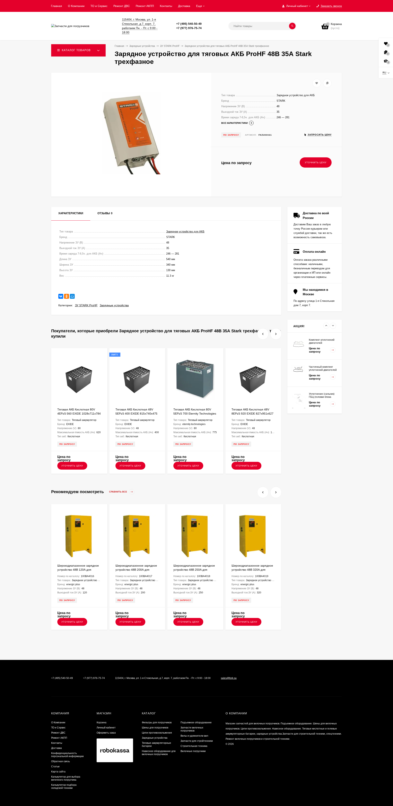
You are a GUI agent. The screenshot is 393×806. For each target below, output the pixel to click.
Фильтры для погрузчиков (157, 722)
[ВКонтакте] (60, 296)
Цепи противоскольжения (157, 732)
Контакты (166, 6)
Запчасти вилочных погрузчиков (192, 729)
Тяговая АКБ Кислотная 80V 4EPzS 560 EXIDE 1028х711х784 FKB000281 (79, 413)
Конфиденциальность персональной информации (67, 755)
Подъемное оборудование (196, 722)
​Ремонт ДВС (121, 6)
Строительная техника (194, 746)
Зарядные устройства (114, 305)
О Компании (76, 6)
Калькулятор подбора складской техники (64, 786)
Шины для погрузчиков (155, 727)
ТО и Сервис (98, 6)
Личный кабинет (106, 727)
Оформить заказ (106, 732)
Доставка (184, 6)
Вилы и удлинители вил (194, 735)
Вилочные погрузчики (193, 751)
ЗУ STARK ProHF (86, 305)
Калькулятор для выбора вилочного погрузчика (65, 778)
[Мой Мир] (72, 296)
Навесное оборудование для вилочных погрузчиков (159, 753)
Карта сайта (58, 771)
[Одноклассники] (66, 296)
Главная (56, 6)
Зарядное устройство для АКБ (185, 231)
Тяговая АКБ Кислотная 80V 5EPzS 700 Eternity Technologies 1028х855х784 (194, 413)
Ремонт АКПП (145, 6)
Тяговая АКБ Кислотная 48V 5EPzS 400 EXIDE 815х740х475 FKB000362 (136, 413)
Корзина (101, 722)
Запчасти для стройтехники (197, 740)
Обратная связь (60, 761)
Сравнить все (118, 492)
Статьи (55, 766)
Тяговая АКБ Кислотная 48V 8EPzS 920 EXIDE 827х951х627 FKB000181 (252, 413)
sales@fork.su (229, 678)
